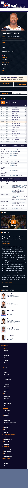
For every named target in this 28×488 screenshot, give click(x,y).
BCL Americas (7, 425)
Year (1, 105)
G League (13, 102)
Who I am (6, 353)
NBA (7, 102)
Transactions (7, 384)
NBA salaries (6, 389)
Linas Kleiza (20, 187)
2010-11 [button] (2, 117)
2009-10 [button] (2, 115)
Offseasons (7, 377)
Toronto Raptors (15, 115)
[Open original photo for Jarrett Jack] (13, 21)
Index (5, 391)
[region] (13, 124)
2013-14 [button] (2, 127)
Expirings (6, 398)
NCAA (16, 149)
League (7, 105)
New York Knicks (15, 135)
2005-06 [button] (2, 107)
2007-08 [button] (2, 111)
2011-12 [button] (2, 123)
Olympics (6, 437)
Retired (3, 36)
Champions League (8, 417)
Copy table (15, 145)
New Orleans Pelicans (16, 133)
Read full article (7, 282)
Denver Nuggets (23, 185)
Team (13, 105)
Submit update (21, 89)
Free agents (7, 429)
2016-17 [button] (2, 133)
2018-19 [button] (2, 137)
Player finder (6, 446)
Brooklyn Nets (14, 129)
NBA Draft (6, 374)
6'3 (2, 44)
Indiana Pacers (14, 113)
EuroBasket (7, 441)
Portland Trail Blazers (15, 107)
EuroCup (6, 415)
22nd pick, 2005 (6, 59)
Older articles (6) (6, 286)
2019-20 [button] (2, 139)
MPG (25, 105)
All (3, 102)
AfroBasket (6, 444)
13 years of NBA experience (15, 38)
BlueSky (6, 362)
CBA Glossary (7, 403)
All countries (7, 410)
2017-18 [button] (2, 135)
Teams (5, 367)
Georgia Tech (5, 64)
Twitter (5, 357)
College (6, 427)
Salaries (6, 369)
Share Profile (7, 89)
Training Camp (7, 379)
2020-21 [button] (2, 141)
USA (5, 55)
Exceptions (7, 396)
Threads (6, 360)
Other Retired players (6, 84)
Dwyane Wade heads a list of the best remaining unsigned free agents (12, 239)
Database (5, 348)
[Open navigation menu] (2, 2)
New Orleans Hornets (16, 117)
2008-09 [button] (2, 113)
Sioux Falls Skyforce (15, 137)
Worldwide (5, 408)
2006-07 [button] (2, 109)
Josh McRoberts (17, 200)
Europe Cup (7, 420)
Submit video (4, 227)
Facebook (6, 355)
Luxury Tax (6, 401)
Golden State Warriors (16, 125)
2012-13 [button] (2, 125)
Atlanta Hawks (12, 165)
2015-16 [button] (2, 131)
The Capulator (7, 405)
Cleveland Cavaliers (15, 127)
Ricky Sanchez (14, 188)
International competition (9, 434)
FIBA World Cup (8, 439)
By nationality (7, 449)
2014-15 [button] (2, 129)
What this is (7, 350)
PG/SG (4, 38)
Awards (6, 381)
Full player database (20, 84)
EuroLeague (7, 413)
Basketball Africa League (10, 422)
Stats (5, 372)
